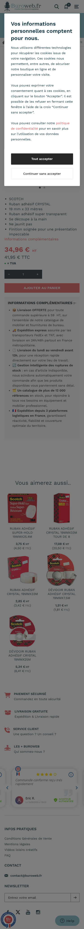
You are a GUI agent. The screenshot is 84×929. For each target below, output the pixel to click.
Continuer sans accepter (42, 174)
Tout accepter (42, 159)
